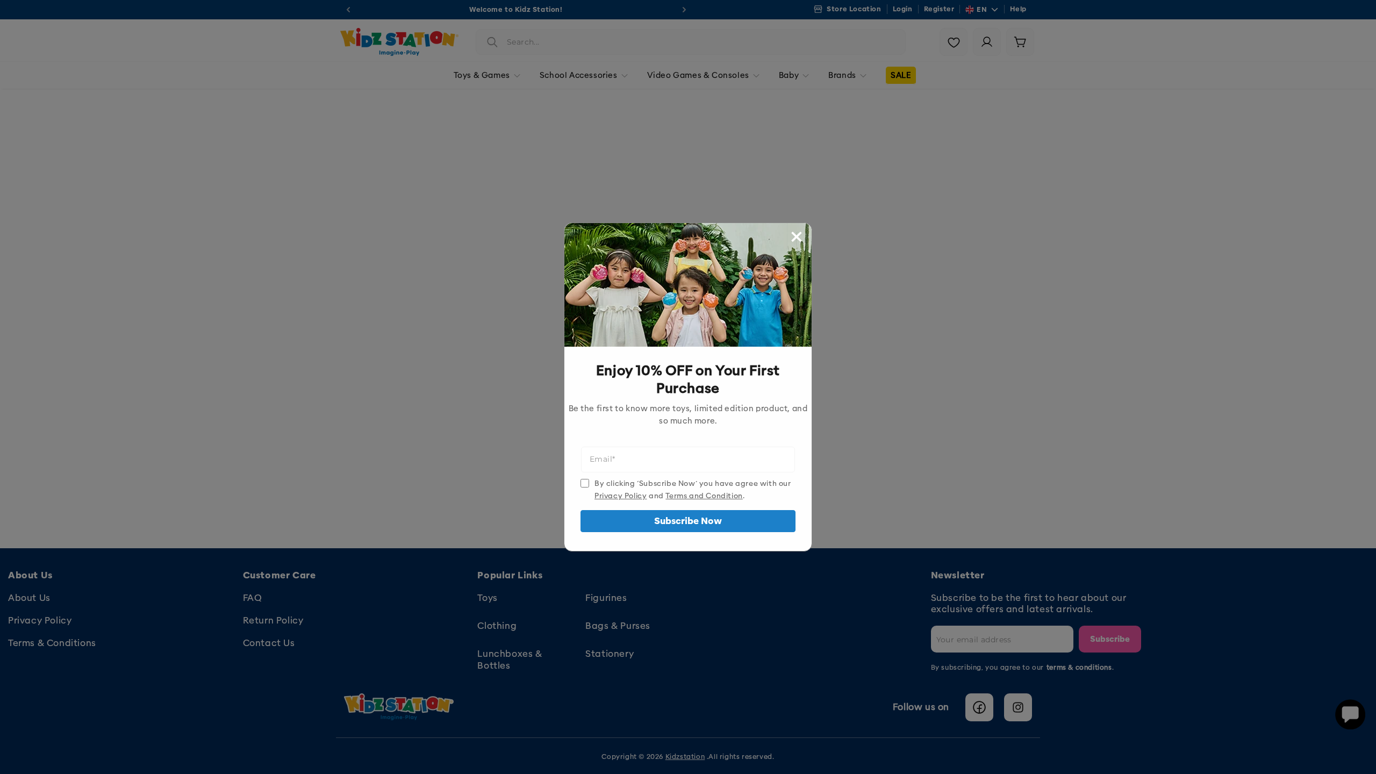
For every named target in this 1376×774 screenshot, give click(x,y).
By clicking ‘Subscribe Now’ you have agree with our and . (692, 489)
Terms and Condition (703, 495)
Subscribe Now (688, 521)
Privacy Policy (620, 495)
